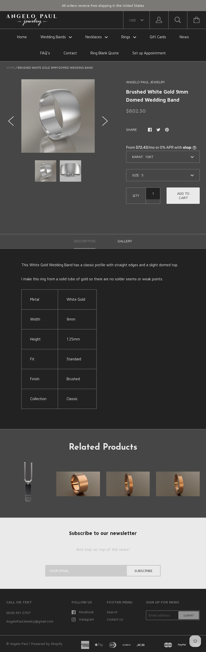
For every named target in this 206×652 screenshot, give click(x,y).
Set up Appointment (149, 53)
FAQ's (45, 53)
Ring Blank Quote (104, 53)
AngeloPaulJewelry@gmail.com (29, 621)
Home (22, 37)
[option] (58, 116)
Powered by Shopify (46, 644)
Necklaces (94, 37)
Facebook (86, 612)
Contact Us (115, 619)
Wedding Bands (53, 37)
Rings (126, 37)
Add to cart (183, 195)
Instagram (86, 619)
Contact (70, 53)
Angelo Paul (19, 644)
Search (112, 612)
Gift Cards (158, 37)
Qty (136, 195)
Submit (188, 615)
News (184, 37)
